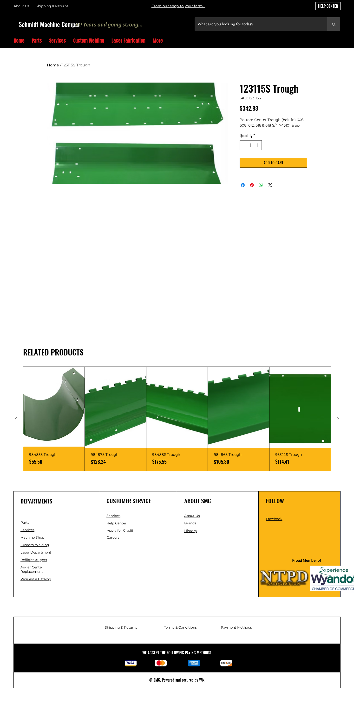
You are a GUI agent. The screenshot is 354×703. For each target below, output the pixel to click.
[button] (338, 41)
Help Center (116, 523)
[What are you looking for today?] (333, 24)
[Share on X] (270, 185)
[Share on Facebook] (243, 185)
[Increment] (257, 145)
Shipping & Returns (121, 627)
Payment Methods (236, 627)
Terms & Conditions (180, 627)
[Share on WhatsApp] (261, 185)
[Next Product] (338, 419)
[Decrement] (243, 145)
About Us (21, 6)
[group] (177, 418)
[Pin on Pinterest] (252, 185)
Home (53, 65)
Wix (201, 680)
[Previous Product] (16, 419)
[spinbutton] (250, 145)
